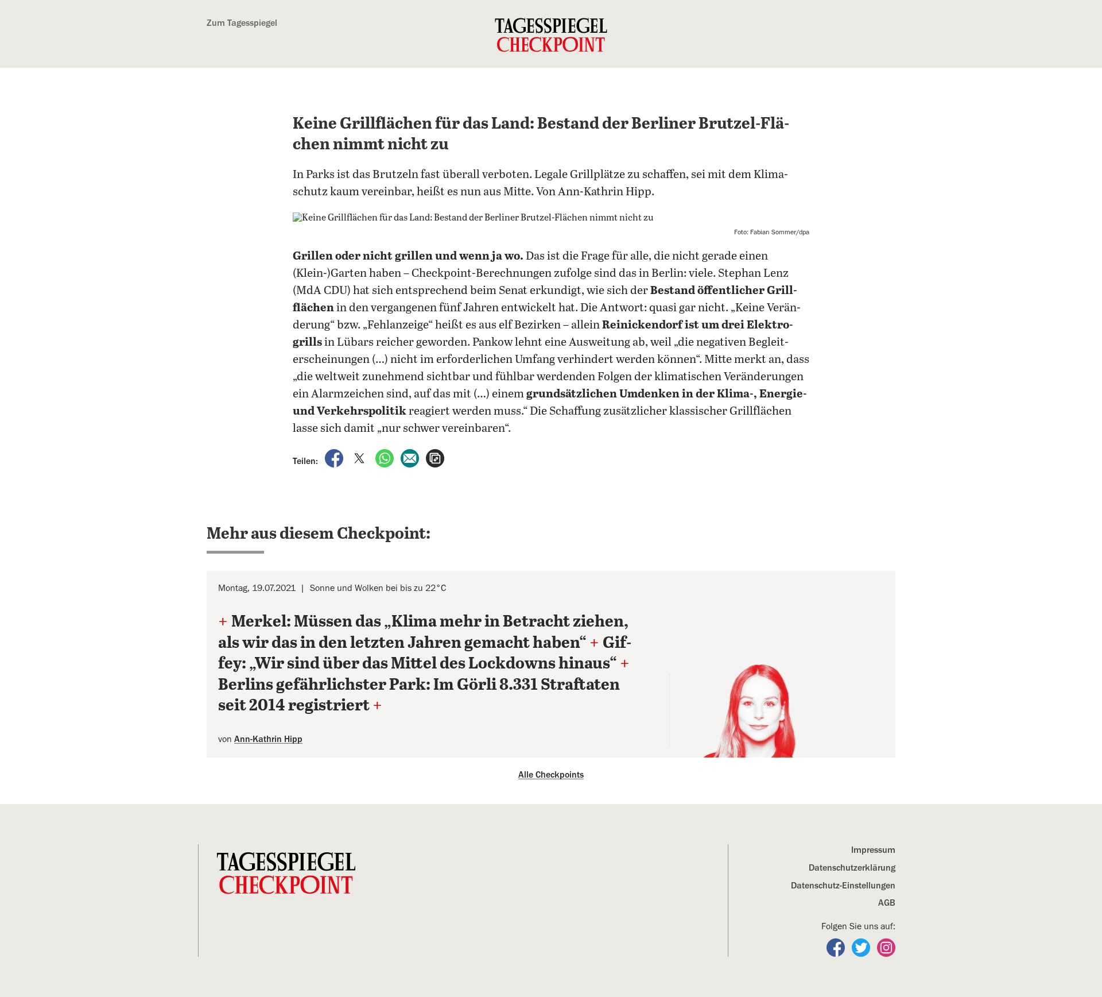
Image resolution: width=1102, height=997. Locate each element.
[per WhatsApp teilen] (385, 457)
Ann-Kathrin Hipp (268, 739)
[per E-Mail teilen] (411, 457)
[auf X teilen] (360, 457)
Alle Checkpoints (551, 774)
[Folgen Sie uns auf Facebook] (836, 947)
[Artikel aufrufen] (435, 457)
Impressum (873, 850)
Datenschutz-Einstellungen (843, 885)
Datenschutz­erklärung (852, 867)
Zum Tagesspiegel (242, 23)
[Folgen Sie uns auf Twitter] (862, 947)
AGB (886, 902)
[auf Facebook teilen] (335, 457)
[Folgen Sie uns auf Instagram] (886, 947)
